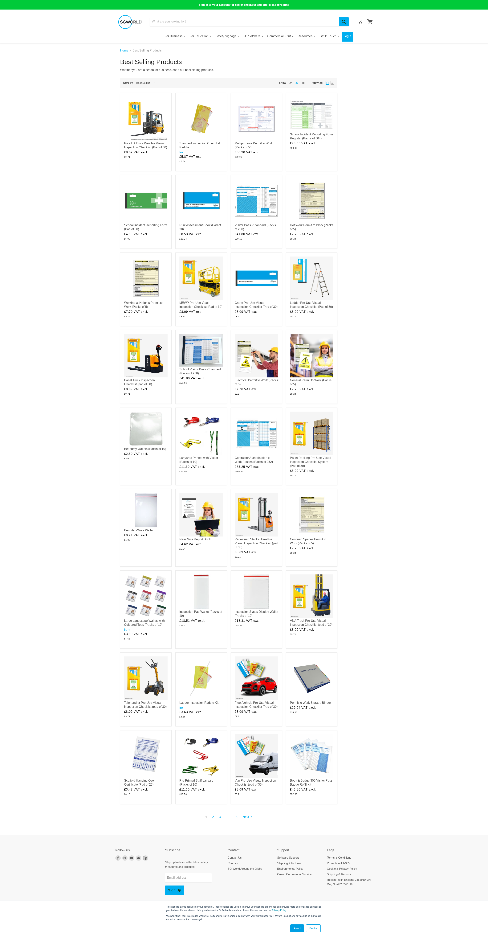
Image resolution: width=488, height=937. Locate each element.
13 (236, 817)
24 (290, 82)
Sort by (128, 82)
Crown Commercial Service (294, 874)
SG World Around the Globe (245, 868)
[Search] (344, 21)
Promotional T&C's (338, 863)
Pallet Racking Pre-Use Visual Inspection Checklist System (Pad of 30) (310, 461)
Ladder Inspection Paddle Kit (198, 702)
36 (297, 82)
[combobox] (244, 21)
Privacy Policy (279, 910)
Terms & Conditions (339, 857)
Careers (233, 863)
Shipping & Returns (289, 863)
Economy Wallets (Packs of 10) (145, 448)
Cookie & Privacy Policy (342, 868)
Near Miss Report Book (195, 539)
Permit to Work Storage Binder (310, 702)
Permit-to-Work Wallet (138, 530)
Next (246, 817)
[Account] (360, 22)
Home (124, 50)
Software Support (288, 857)
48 (303, 82)
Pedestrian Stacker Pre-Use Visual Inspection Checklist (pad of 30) (256, 543)
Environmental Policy (290, 868)
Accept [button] (297, 928)
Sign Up (174, 890)
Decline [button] (313, 928)
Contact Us (235, 857)
